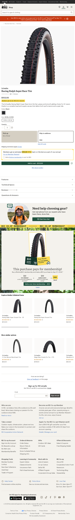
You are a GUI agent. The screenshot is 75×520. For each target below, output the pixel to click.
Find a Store (36, 481)
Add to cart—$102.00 (35, 163)
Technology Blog (62, 470)
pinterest (55, 497)
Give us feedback (33, 379)
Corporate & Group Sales (46, 473)
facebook (50, 497)
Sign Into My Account (8, 443)
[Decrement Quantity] (2, 127)
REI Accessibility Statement (37, 516)
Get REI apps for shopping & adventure (22, 495)
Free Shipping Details (64, 446)
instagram (41, 497)
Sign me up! (55, 395)
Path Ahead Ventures (27, 470)
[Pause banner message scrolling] (67, 19)
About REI (60, 462)
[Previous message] (8, 19)
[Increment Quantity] (12, 127)
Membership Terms (64, 513)
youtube (59, 497)
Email (16, 392)
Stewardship (61, 473)
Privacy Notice (43, 510)
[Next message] (65, 19)
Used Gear (4, 470)
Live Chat (62, 481)
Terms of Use (14, 510)
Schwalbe (5, 88)
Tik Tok (46, 497)
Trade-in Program (7, 472)
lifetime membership (15, 157)
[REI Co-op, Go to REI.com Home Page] (4, 7)
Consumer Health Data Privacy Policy (16, 513)
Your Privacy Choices (30, 510)
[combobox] (37, 12)
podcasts (63, 497)
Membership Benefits (8, 451)
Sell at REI (41, 467)
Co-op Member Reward (11, 154)
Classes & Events (25, 465)
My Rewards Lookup (8, 446)
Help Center (9, 481)
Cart (67, 7)
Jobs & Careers (43, 462)
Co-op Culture (43, 465)
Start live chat (45, 219)
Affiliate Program (43, 470)
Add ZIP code (42, 144)
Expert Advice (24, 462)
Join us (41, 418)
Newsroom (60, 467)
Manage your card (51, 432)
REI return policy (37, 168)
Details (20, 146)
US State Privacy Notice (58, 510)
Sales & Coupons (62, 443)
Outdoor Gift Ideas (44, 443)
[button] (37, 55)
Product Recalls (34, 513)
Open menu (71, 7)
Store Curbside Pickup (27, 451)
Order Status (24, 443)
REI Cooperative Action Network (12, 432)
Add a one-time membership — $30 (37, 284)
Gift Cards (41, 446)
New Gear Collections (8, 467)
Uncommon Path (25, 467)
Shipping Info (24, 454)
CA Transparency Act (49, 513)
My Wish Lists (5, 449)
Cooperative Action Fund (65, 465)
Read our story (6, 415)
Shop (11, 7)
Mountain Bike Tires (10, 23)
